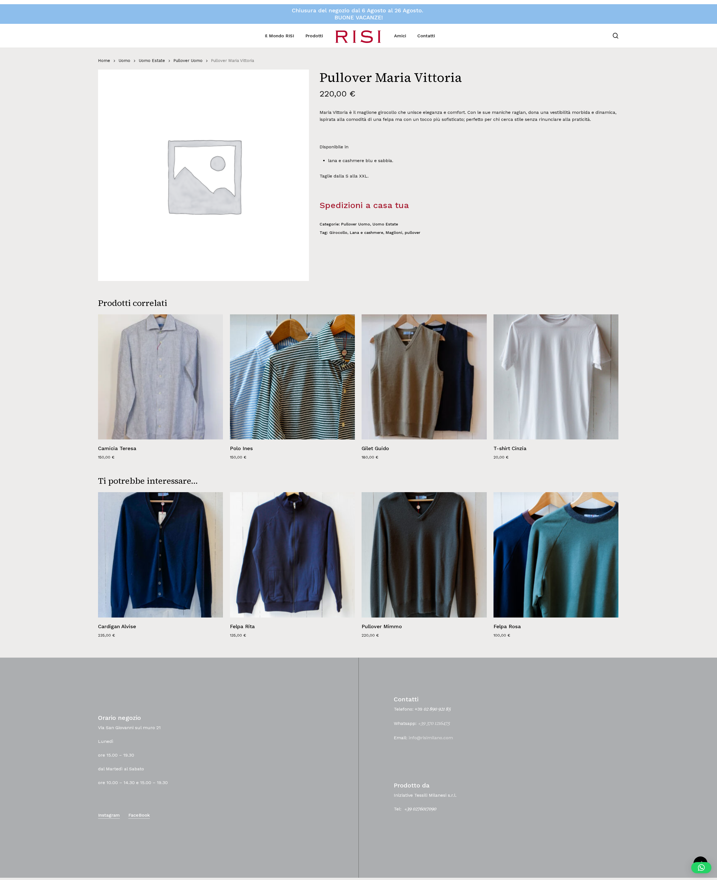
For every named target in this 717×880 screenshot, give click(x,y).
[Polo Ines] (292, 376)
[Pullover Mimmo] (424, 554)
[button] (701, 867)
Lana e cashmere (366, 232)
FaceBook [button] (139, 815)
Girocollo (338, 232)
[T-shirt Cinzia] (555, 376)
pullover (412, 232)
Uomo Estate (152, 60)
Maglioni (394, 232)
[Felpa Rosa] (555, 554)
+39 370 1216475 (434, 724)
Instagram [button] (109, 815)
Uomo (124, 60)
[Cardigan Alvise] (160, 554)
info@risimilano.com (431, 737)
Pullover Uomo (187, 60)
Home (104, 60)
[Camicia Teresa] (160, 376)
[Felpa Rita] (292, 554)
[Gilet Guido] (424, 376)
